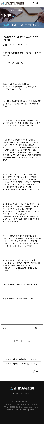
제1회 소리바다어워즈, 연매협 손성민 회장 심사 (26, 359)
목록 (37, 372)
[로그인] (22, 412)
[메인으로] (12, 3)
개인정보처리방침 (26, 393)
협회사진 (14, 25)
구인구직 (28, 25)
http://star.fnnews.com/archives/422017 (18, 299)
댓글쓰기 (37, 328)
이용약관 (15, 393)
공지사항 (6, 25)
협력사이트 (37, 25)
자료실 (21, 25)
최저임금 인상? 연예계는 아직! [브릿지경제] (26, 364)
